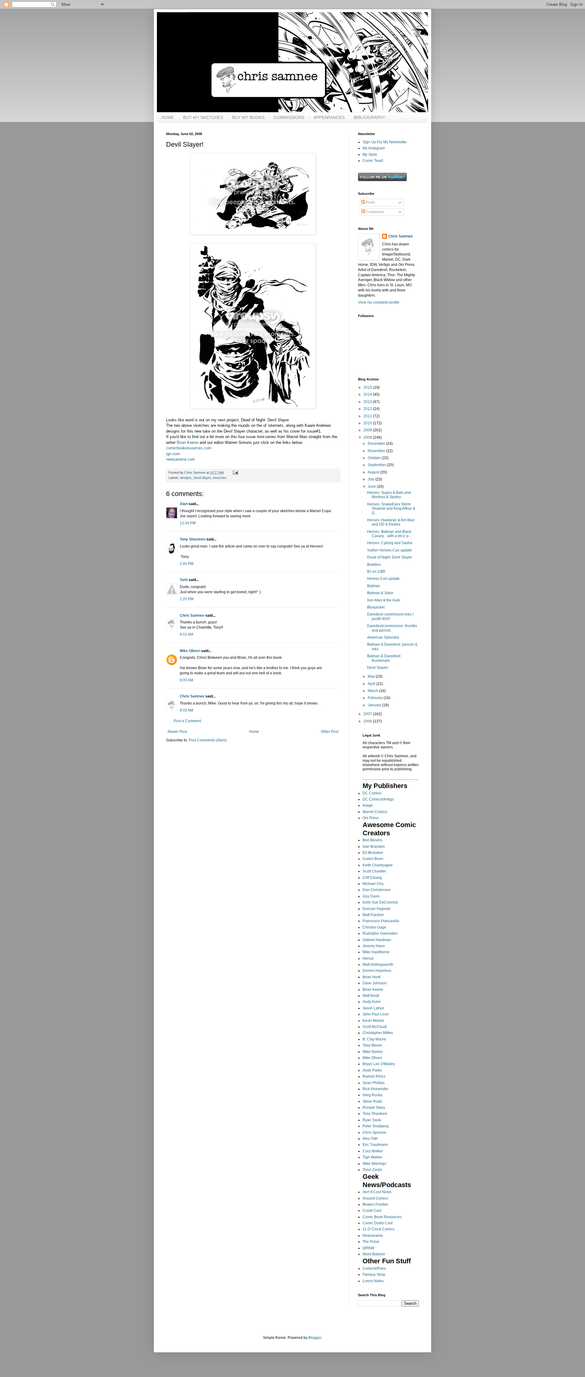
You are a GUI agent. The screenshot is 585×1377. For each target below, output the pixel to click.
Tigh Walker (372, 1157)
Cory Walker (373, 1151)
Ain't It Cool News (377, 1192)
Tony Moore (372, 1045)
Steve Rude (372, 1101)
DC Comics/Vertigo (378, 799)
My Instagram (374, 148)
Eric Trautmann (375, 1145)
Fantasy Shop (374, 1274)
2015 (368, 387)
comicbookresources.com (188, 448)
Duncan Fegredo (377, 909)
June (372, 486)
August (374, 472)
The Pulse (371, 1242)
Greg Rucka (372, 1095)
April (372, 684)
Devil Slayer (202, 478)
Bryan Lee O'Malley (379, 1064)
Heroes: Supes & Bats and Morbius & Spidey (389, 495)
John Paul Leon (376, 1014)
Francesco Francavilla (381, 921)
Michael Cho (373, 884)
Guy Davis (371, 896)
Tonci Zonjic (372, 1170)
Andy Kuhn (372, 1002)
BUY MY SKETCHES (203, 117)
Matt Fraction (373, 915)
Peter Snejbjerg (375, 1126)
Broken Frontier (375, 1204)
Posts (370, 202)
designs (186, 478)
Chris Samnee (192, 615)
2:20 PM (186, 599)
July (371, 479)
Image (368, 805)
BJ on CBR (376, 571)
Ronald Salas (374, 1107)
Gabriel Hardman (377, 940)
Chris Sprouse (374, 1132)
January (375, 705)
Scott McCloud (375, 1027)
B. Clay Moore (374, 1039)
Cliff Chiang (372, 878)
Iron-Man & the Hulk (383, 600)
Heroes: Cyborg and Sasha (389, 543)
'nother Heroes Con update (389, 550)
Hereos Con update (383, 578)
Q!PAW (368, 1248)
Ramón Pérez (374, 1076)
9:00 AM (186, 680)
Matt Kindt (371, 996)
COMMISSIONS (289, 117)
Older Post (329, 732)
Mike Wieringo (374, 1163)
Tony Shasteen (192, 539)
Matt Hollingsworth (378, 964)
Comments (374, 212)
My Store (370, 154)
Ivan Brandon (374, 846)
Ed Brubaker (373, 853)
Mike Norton (373, 1052)
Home (254, 732)
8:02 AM (186, 710)
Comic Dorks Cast (377, 1223)
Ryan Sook (372, 1120)
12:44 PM (188, 523)
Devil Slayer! (377, 667)
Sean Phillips (374, 1083)
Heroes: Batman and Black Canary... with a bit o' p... (389, 534)
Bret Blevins (372, 840)
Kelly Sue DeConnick (380, 902)
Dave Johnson (375, 983)
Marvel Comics (375, 812)
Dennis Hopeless (377, 971)
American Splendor (383, 637)
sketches (219, 478)
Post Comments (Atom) (208, 740)
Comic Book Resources (382, 1217)
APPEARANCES (329, 117)
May (372, 676)
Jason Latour (373, 1008)
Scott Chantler (374, 871)
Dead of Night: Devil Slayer (389, 557)
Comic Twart (373, 161)
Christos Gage (374, 927)
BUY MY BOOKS (248, 117)
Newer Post (177, 732)
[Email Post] (235, 472)
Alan (184, 504)
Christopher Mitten (378, 1033)
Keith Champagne (378, 865)
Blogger (314, 1338)
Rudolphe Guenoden (380, 933)
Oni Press (371, 818)
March (373, 691)
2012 (368, 409)
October (375, 458)
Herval (368, 958)
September (377, 465)
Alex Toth (370, 1138)
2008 (368, 437)
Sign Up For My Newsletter (385, 142)
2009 (368, 430)
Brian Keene (187, 442)
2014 (368, 394)
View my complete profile (378, 302)
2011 (368, 416)
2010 (368, 423)
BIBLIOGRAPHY (369, 117)
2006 (368, 721)
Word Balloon (374, 1254)
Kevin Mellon (373, 1020)
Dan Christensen (377, 890)
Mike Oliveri (190, 651)
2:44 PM (186, 564)
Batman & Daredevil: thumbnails (384, 658)
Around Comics (375, 1198)
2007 (368, 714)
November (377, 451)
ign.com (173, 453)
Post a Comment (187, 721)
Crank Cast (372, 1210)
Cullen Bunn (373, 859)
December (377, 443)
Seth (184, 580)
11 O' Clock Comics (379, 1229)
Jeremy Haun (374, 946)
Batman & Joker (380, 593)
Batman (373, 586)
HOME (167, 117)
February (376, 698)
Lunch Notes (373, 1281)
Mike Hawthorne (376, 952)
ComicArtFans (374, 1268)
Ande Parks (372, 1070)
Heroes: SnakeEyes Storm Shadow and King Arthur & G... (391, 508)
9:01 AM (186, 634)
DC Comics (372, 793)
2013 (368, 402)
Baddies (374, 564)
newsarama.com (180, 459)
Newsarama (373, 1235)
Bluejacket (376, 607)
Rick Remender (375, 1089)
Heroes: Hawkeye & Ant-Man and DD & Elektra (391, 522)
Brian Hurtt (371, 977)
